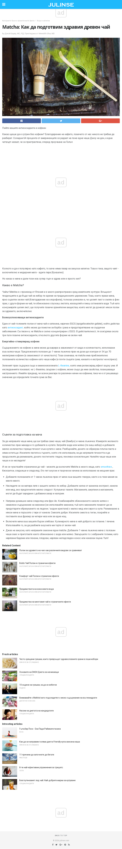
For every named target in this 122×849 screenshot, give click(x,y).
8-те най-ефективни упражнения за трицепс (41, 767)
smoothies (106, 466)
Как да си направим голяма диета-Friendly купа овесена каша (49, 742)
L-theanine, (64, 365)
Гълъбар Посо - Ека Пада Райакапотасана (40, 729)
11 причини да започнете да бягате (36, 754)
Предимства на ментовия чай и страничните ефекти (45, 602)
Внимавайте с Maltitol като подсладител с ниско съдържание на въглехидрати (58, 698)
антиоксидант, (15, 327)
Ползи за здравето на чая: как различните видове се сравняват (50, 550)
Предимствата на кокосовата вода (36, 589)
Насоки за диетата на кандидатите (36, 710)
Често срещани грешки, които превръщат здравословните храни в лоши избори (58, 659)
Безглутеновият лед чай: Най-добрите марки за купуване (47, 780)
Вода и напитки (43, 21)
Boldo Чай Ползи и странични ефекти (37, 563)
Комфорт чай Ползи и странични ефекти (39, 576)
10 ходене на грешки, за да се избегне (38, 685)
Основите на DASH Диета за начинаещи (39, 672)
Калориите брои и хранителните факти (18, 21)
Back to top (61, 836)
